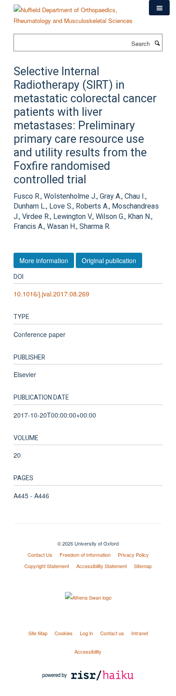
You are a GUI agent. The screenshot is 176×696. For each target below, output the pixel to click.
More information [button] (43, 260)
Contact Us (40, 554)
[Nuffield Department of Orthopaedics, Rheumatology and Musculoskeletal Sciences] (74, 12)
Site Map (37, 633)
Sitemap (143, 565)
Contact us (112, 633)
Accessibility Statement (101, 565)
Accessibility (88, 651)
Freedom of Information (85, 554)
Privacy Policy (133, 554)
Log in (86, 633)
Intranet (139, 633)
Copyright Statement (46, 565)
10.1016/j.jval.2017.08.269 (51, 293)
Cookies (64, 633)
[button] (159, 7)
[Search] (157, 43)
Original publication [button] (109, 260)
